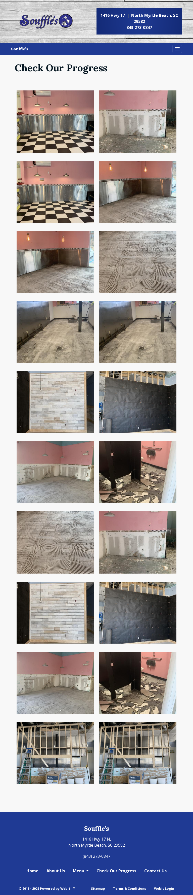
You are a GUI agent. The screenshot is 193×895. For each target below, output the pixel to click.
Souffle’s (19, 48)
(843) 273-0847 (96, 856)
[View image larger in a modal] (55, 121)
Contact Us (155, 871)
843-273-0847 (139, 27)
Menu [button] (79, 871)
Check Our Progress (116, 871)
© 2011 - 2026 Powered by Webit (47, 888)
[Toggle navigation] (177, 49)
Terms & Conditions (129, 888)
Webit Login (164, 888)
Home (32, 871)
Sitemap (98, 888)
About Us (55, 871)
